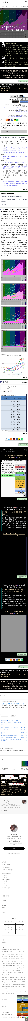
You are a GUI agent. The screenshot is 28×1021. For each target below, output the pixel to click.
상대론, (11, 949)
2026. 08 (14, 919)
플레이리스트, (19, 970)
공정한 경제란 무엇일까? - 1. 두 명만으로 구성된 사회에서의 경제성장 (11, 723)
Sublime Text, (20, 972)
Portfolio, (23, 991)
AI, (8, 961)
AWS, (18, 949)
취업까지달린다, (9, 963)
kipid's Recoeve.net (6, 1011)
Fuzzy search (23, 102)
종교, (16, 991)
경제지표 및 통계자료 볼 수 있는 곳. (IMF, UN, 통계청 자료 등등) (15, 157)
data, (14, 951)
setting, (11, 961)
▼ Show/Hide (23, 139)
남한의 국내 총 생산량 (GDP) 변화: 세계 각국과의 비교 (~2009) (10, 731)
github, (7, 956)
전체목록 (5, 862)
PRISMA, (4, 970)
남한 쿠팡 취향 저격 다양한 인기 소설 (13, 704)
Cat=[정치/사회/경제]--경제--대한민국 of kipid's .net (15, 456)
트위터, (6, 954)
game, (14, 965)
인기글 (7, 896)
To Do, (3, 984)
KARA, (10, 951)
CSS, (13, 981)
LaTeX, (10, 984)
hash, (3, 968)
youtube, (15, 984)
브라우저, (12, 986)
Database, (7, 986)
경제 (9, 720)
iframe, (3, 963)
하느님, (3, 956)
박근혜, (20, 963)
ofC (25, 1000)
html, (17, 958)
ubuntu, (24, 984)
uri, (5, 968)
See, (3, 949)
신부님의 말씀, (5, 972)
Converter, (6, 949)
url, (23, 968)
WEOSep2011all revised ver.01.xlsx (14, 152)
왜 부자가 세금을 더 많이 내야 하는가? (8, 735)
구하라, (3, 986)
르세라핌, (14, 970)
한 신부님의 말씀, (5, 951)
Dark (21, 96)
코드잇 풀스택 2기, (5, 977)
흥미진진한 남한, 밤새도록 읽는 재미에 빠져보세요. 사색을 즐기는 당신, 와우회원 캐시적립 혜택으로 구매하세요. (14, 706)
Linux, (3, 975)
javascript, (21, 958)
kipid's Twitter (5, 1016)
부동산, (14, 961)
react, (7, 965)
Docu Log (22, 1002)
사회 (5, 882)
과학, (21, 956)
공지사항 (3, 907)
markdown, (21, 954)
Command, (4, 958)
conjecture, (13, 958)
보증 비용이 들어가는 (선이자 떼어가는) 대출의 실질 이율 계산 (11, 740)
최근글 (3, 896)
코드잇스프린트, (20, 961)
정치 (5, 883)
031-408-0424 (5, 91)
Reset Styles (14, 96)
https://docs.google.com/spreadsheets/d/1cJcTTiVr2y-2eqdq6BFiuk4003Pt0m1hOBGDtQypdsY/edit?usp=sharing (15, 183)
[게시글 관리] (7, 715)
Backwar (22, 1004)
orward (22, 1006)
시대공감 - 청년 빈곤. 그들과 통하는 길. (9, 727)
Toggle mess (22, 998)
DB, (3, 988)
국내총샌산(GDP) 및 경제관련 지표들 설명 (13, 162)
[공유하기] (6, 715)
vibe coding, (15, 963)
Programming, (12, 956)
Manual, (10, 988)
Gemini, (12, 993)
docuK (22, 115)
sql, (21, 949)
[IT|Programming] (24, 6)
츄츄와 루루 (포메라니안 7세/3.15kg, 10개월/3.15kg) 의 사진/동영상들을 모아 (14, 591)
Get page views (3, 695)
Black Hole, (8, 981)
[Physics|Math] (6, 873)
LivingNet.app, (15, 968)
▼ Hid (22, 996)
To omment (22, 1011)
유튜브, (15, 981)
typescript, (4, 961)
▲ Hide (25, 189)
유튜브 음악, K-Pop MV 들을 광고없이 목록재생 (14, 513)
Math (5, 877)
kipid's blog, (22, 977)
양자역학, (4, 993)
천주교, (23, 981)
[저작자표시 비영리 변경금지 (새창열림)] (18, 715)
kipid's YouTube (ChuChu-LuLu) (9, 1009)
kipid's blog (4, 2)
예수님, (19, 979)
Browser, (12, 977)
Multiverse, (15, 979)
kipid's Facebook (5, 1018)
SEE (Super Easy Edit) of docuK (14, 116)
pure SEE (24, 116)
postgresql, (20, 986)
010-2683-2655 (5, 89)
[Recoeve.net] (15, 6)
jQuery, (3, 981)
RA (20, 1008)
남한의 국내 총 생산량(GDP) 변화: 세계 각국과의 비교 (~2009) (15, 168)
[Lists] (2, 6)
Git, (7, 970)
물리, (9, 975)
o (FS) (20, 1000)
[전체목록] (8, 6)
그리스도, (9, 968)
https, (10, 970)
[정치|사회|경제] (4, 720)
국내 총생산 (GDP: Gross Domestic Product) (14, 200)
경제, (16, 986)
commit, (20, 981)
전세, (11, 979)
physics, (4, 965)
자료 (4, 204)
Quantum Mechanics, (21, 965)
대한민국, (4, 979)
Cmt (19, 1010)
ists (25, 1008)
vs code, (8, 993)
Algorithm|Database (9, 869)
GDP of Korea (3, 729)
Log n (22, 1015)
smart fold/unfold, (20, 951)
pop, (24, 986)
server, (23, 979)
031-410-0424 (23, 89)
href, (9, 991)
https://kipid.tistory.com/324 (21, 111)
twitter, (19, 991)
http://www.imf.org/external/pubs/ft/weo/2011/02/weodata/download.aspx (15, 149)
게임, (3, 954)
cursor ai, (19, 984)
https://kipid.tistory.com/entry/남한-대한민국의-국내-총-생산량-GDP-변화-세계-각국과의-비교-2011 (14, 108)
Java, (9, 954)
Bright (25, 96)
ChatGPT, (13, 954)
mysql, (12, 991)
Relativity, (10, 972)
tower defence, (16, 988)
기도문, (6, 984)
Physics (6, 875)
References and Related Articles (12, 196)
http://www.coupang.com (8, 701)
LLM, (6, 975)
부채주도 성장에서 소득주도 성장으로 (8, 737)
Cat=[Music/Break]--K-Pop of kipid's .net (14, 535)
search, (18, 956)
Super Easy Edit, (14, 975)
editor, (7, 979)
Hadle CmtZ (22, 1013)
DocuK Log (16, 102)
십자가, (20, 968)
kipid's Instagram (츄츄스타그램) (9, 1014)
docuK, (15, 949)
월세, (17, 954)
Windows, (17, 977)
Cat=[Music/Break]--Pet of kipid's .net (14, 612)
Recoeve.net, (5, 991)
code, (8, 958)
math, (10, 965)
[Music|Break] (6, 888)
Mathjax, (6, 988)
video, (15, 972)
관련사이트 (3, 1006)
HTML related (8, 871)
